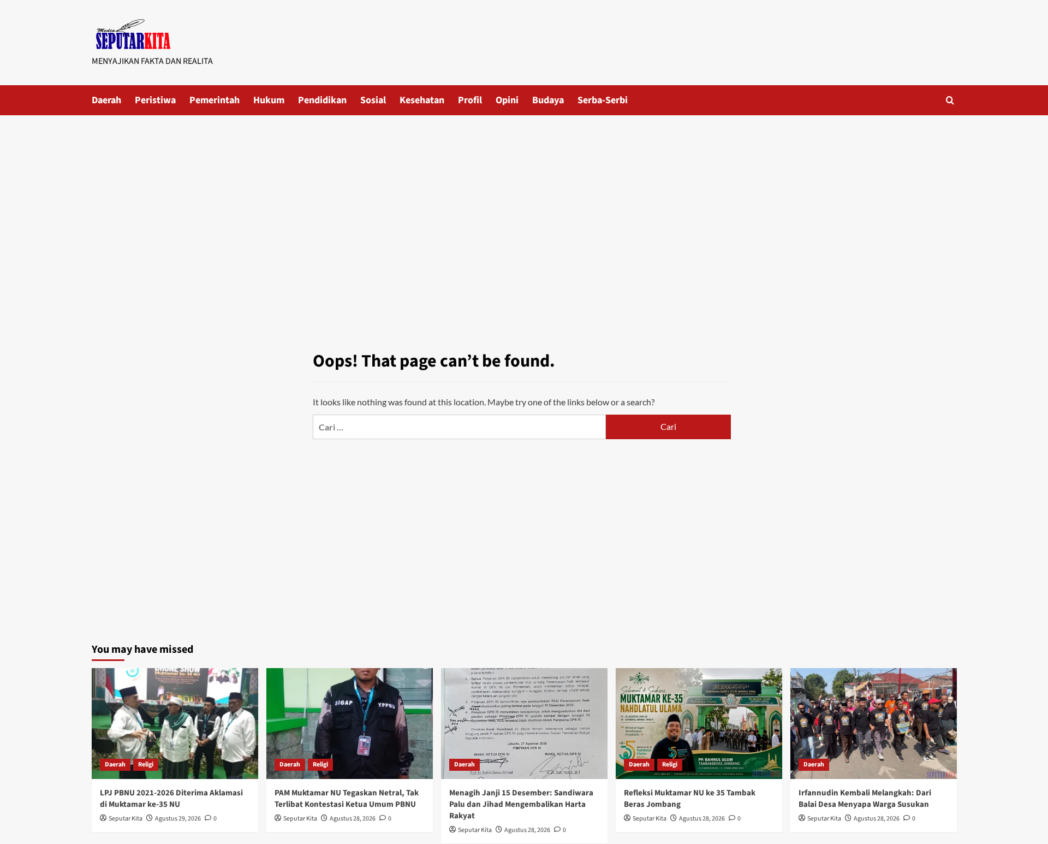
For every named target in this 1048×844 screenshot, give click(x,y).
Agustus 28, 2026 (353, 818)
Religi (145, 764)
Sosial (373, 100)
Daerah (106, 100)
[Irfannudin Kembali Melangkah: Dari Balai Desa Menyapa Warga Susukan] (873, 723)
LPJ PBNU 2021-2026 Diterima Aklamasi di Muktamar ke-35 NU (171, 798)
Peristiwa (155, 100)
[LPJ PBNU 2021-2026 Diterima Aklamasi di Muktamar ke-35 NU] (175, 723)
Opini (507, 100)
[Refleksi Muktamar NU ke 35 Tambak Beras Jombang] (699, 723)
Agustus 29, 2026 (178, 818)
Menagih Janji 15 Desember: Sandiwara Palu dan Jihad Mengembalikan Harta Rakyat (521, 804)
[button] (950, 100)
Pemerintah (214, 100)
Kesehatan (422, 100)
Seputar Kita (125, 818)
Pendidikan (322, 100)
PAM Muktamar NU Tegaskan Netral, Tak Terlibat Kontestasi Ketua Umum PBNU (347, 798)
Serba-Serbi (602, 100)
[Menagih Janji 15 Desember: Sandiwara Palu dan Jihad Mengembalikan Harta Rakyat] (524, 723)
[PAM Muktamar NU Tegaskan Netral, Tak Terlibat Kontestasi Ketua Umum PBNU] (349, 723)
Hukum (268, 100)
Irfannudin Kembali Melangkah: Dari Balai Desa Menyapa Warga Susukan (865, 798)
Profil (470, 100)
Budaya (548, 100)
